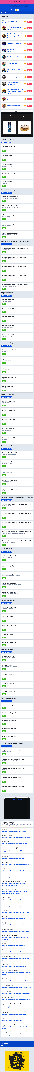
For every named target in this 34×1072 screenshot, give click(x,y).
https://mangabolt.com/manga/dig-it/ (13, 1020)
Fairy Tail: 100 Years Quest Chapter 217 (13, 759)
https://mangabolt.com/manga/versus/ (13, 945)
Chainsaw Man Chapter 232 (9, 453)
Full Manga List (12, 21)
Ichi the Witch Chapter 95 (9, 556)
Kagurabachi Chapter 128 (9, 359)
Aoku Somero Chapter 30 (9, 720)
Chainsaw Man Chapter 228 (9, 489)
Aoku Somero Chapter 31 (9, 713)
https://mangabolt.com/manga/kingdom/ (14, 858)
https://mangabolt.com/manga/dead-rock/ (14, 966)
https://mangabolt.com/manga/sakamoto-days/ (16, 837)
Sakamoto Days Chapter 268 (10, 233)
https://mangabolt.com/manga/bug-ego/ (14, 952)
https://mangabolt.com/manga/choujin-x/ (14, 925)
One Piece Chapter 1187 (8, 181)
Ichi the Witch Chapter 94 (9, 565)
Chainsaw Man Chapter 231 (9, 462)
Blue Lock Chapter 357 (8, 410)
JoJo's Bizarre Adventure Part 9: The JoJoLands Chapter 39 (15, 91)
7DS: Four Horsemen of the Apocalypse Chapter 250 (15, 36)
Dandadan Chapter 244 (8, 656)
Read (29, 21)
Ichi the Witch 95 (12, 57)
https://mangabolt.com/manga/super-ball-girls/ (15, 981)
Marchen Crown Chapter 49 (12, 50)
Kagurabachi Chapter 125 (9, 386)
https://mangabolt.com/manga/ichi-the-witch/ (15, 864)
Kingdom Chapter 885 (14, 106)
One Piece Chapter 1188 (8, 174)
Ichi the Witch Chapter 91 (9, 592)
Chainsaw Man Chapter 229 (9, 480)
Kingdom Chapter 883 (8, 316)
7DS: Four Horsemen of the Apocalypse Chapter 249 (16, 513)
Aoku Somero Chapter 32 (9, 705)
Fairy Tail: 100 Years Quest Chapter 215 (13, 777)
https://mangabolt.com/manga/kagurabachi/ (15, 843)
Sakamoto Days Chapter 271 (10, 206)
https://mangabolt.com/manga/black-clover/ (15, 900)
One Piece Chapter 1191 (14, 77)
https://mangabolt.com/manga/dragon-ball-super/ (16, 931)
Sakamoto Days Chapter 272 (10, 196)
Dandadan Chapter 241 (8, 683)
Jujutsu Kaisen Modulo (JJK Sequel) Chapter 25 (15, 248)
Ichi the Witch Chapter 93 (9, 574)
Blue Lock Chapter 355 (8, 428)
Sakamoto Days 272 (13, 64)
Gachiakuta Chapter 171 (9, 634)
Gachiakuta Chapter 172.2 (9, 616)
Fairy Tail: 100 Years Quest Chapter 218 (13, 99)
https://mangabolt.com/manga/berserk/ (13, 918)
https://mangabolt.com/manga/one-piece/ (14, 831)
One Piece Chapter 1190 (8, 155)
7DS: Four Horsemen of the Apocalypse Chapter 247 (16, 531)
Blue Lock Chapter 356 (8, 419)
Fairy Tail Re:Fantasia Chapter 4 (14, 28)
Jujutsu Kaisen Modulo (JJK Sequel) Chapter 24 (15, 257)
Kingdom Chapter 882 (8, 325)
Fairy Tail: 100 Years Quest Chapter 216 (13, 768)
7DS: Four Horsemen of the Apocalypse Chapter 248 (16, 522)
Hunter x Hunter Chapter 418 (12, 84)
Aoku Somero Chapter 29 (9, 728)
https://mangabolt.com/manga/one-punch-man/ (16, 912)
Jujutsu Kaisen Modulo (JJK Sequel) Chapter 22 (15, 275)
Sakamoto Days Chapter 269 (10, 224)
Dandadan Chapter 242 (8, 674)
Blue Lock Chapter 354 (8, 438)
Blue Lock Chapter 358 (14, 43)
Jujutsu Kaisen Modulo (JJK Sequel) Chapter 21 (15, 284)
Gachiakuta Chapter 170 (9, 642)
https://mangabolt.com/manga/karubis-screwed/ (16, 999)
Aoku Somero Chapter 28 (9, 736)
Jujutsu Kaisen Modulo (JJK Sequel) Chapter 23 (15, 266)
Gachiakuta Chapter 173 (9, 607)
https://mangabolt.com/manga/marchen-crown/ (16, 993)
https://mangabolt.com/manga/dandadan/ (14, 1014)
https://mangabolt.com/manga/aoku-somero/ (15, 1035)
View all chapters (7, 142)
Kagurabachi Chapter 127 (9, 368)
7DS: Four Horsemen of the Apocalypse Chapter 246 (16, 541)
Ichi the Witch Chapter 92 (9, 583)
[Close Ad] (31, 111)
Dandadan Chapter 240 (8, 691)
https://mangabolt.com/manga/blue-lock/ (14, 870)
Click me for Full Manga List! (17, 2)
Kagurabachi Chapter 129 (14, 70)
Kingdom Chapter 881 (8, 335)
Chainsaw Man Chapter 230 (9, 471)
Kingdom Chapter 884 (8, 309)
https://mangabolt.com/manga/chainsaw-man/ (15, 877)
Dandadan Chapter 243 (8, 665)
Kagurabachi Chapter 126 (9, 377)
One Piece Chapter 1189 (8, 164)
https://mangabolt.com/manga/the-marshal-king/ (16, 987)
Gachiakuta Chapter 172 (9, 625)
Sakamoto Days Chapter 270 (10, 215)
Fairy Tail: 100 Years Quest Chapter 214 (13, 786)
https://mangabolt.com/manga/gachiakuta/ (14, 906)
